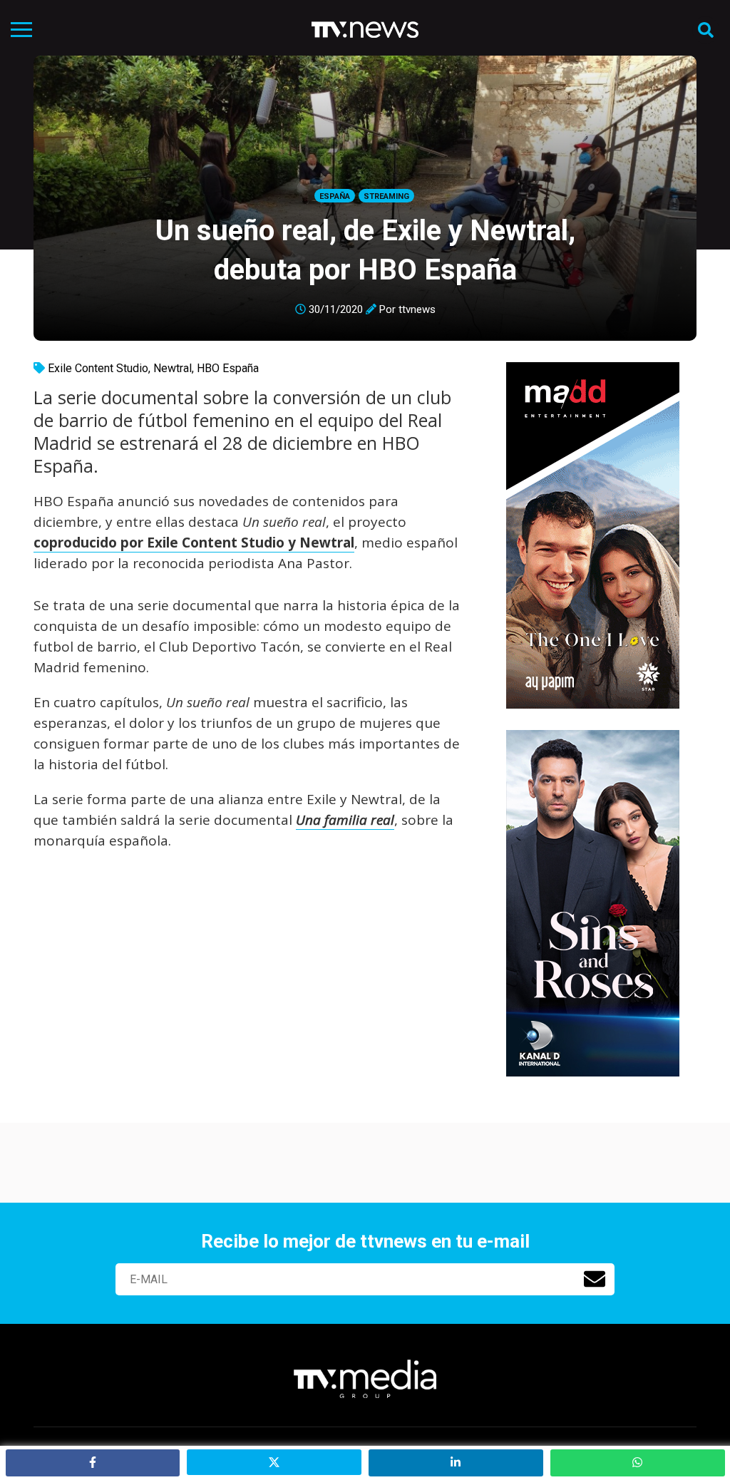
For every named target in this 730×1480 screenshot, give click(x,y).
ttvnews (417, 309)
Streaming (386, 196)
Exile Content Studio (98, 368)
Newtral (172, 368)
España (334, 196)
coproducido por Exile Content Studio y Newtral (194, 542)
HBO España (228, 368)
